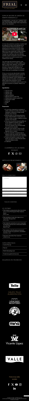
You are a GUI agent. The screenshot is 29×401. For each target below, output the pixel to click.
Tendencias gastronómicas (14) (11, 254)
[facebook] (9, 384)
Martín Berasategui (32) (9, 251)
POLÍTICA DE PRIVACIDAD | (22, 398)
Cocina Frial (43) (7, 244)
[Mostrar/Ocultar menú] (25, 5)
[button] (3, 167)
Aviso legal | (14, 398)
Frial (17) (5, 248)
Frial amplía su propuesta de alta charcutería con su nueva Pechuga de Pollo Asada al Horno (14, 212)
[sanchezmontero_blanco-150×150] (14, 298)
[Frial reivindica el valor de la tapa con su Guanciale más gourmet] (7, 163)
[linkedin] (14, 388)
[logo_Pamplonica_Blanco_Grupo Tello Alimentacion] (14, 306)
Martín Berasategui (8, 21)
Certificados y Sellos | (7, 398)
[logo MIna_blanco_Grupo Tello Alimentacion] (14, 318)
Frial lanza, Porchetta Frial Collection (12, 235)
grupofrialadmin (7, 20)
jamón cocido (20, 21)
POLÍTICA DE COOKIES (14, 399)
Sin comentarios (10, 24)
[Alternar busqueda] (21, 5)
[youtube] (16, 384)
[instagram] (20, 384)
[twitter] (12, 384)
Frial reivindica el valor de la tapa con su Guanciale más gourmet (13, 218)
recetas (18, 22)
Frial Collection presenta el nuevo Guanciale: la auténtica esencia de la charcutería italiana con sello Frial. (14, 224)
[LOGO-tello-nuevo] (14, 280)
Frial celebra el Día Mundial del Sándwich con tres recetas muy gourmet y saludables (14, 230)
